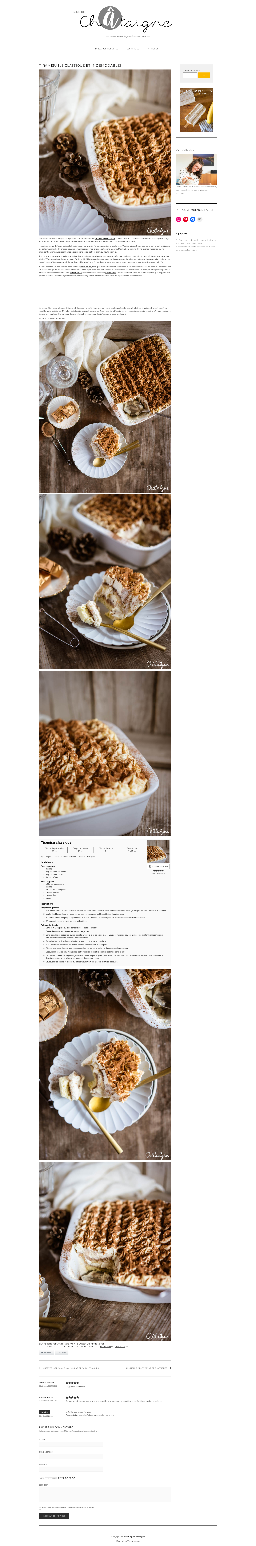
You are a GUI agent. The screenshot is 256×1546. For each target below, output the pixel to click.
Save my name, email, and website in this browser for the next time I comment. (68, 1507)
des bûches (110, 272)
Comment (43, 1485)
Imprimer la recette (159, 866)
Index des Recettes (106, 49)
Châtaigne (44, 1412)
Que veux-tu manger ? (192, 70)
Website (43, 1464)
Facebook (120, 1347)
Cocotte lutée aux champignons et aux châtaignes (71, 1368)
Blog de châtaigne (136, 1536)
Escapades (133, 49)
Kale (118, 1541)
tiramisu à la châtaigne (105, 238)
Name (42, 1440)
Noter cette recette (48, 1478)
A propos (153, 49)
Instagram (105, 1347)
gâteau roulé (76, 272)
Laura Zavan (85, 266)
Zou (204, 75)
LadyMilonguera (47, 1383)
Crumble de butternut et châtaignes (146, 1368)
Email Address (46, 1452)
